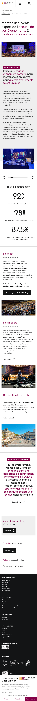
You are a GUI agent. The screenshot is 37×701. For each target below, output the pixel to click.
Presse (4, 633)
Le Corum (5, 617)
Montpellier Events (7, 3)
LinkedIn (9, 566)
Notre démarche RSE (8, 608)
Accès (3, 631)
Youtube (20, 566)
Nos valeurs (23, 13)
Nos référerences (7, 602)
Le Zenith (4, 619)
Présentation (6, 13)
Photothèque (14, 16)
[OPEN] (20, 3)
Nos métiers (14, 13)
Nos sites (4, 584)
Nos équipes (5, 16)
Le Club (4, 604)
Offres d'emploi (6, 635)
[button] (4, 177)
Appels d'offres (6, 637)
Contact (4, 629)
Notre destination (7, 600)
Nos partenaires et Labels (10, 606)
